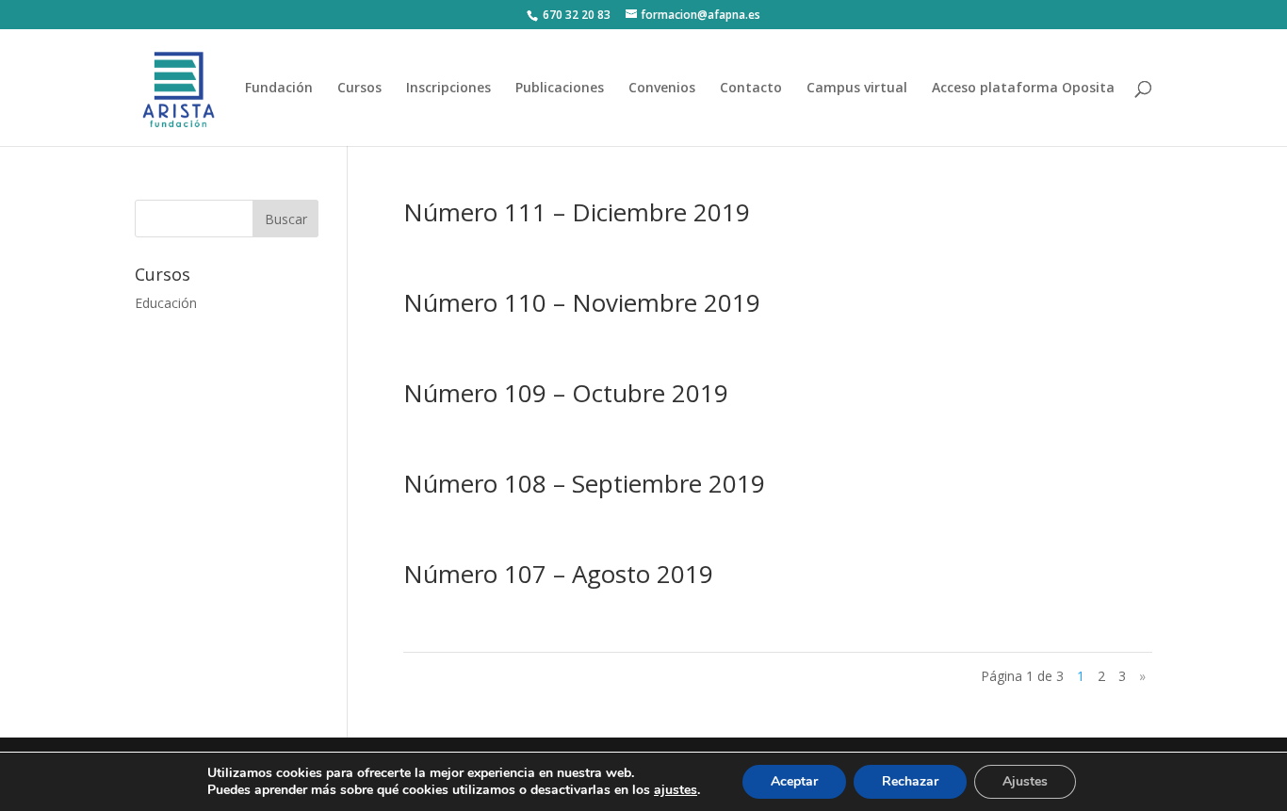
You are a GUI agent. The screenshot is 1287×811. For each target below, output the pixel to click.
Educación (166, 303)
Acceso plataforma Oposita (1023, 88)
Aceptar (794, 781)
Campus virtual (856, 88)
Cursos (359, 88)
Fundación (279, 88)
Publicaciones (559, 88)
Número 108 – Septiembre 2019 (584, 483)
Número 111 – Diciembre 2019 (576, 212)
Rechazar (910, 781)
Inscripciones (448, 88)
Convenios (661, 88)
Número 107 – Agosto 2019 (558, 574)
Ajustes (1025, 781)
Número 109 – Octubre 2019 (565, 393)
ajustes (675, 790)
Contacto (751, 88)
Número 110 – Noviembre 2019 (581, 302)
